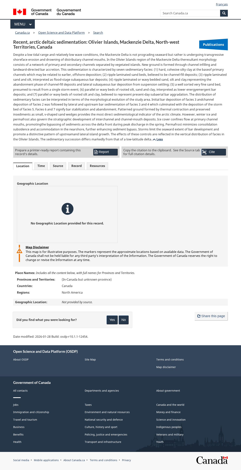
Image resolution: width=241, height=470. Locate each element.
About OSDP (20, 359)
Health (17, 442)
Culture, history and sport (101, 427)
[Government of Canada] (47, 12)
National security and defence (104, 419)
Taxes (88, 404)
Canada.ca (22, 33)
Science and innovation (171, 419)
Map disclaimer (166, 367)
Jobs (15, 404)
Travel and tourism (25, 419)
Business (18, 427)
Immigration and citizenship (31, 412)
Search (98, 33)
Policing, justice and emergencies (106, 434)
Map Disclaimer (37, 247)
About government (168, 390)
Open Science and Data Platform (61, 33)
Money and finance (168, 412)
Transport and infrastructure (103, 442)
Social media (21, 460)
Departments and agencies (102, 390)
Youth (160, 442)
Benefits (18, 434)
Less (157, 139)
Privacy (126, 460)
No (123, 320)
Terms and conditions (170, 359)
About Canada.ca (74, 460)
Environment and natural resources (107, 412)
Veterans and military (169, 434)
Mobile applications (46, 460)
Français (222, 4)
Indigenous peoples (169, 427)
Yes (112, 320)
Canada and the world (170, 404)
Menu (20, 24)
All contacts (20, 390)
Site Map (90, 359)
